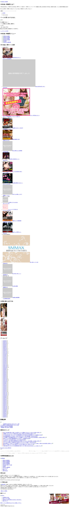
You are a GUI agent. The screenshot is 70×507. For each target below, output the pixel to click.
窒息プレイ (10, 453)
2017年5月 (5, 359)
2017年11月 (5, 352)
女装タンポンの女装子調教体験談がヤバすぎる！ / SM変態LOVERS (16, 438)
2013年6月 (5, 413)
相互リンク (5, 469)
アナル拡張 (25, 451)
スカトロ (39, 451)
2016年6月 (5, 371)
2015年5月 (5, 386)
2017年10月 (5, 353)
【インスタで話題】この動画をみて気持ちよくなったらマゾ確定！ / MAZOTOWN (19, 442)
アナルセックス (51, 450)
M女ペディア (5, 500)
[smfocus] (2, 495)
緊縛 (16, 453)
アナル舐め (26, 453)
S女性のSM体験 (7, 38)
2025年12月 (5, 343)
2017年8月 (5, 355)
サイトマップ (5, 468)
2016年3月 (5, 375)
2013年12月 (5, 406)
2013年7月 (5, 412)
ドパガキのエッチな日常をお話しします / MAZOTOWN (14, 439)
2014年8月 (5, 397)
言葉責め (40, 453)
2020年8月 (5, 346)
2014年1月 (5, 405)
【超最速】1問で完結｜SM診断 (6, 427)
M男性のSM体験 (7, 37)
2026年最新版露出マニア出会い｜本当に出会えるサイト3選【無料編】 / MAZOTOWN (20, 436)
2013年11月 (5, 407)
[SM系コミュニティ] (3, 335)
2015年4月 (5, 388)
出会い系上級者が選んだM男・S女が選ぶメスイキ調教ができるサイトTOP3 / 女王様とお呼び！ (21, 432)
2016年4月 (5, 374)
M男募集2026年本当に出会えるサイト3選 (11, 423)
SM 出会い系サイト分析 (7, 464)
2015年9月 (5, 382)
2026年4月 (5, 341)
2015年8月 (5, 383)
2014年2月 (5, 404)
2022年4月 (5, 345)
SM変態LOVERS (6, 497)
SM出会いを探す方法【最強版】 (6, 426)
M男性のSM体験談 (6, 461)
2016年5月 (5, 373)
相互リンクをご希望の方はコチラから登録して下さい (10, 502)
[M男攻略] (2, 458)
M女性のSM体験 (7, 39)
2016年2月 (5, 376)
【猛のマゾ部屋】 (3, 490)
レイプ (5, 450)
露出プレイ (31, 450)
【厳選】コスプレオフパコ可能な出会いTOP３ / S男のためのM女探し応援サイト (19, 433)
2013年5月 (5, 414)
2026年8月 (5, 340)
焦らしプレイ (30, 453)
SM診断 (4, 466)
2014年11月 (5, 393)
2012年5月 (5, 416)
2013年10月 (5, 408)
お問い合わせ (5, 470)
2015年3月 (5, 389)
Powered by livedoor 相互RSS (5, 447)
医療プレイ (59, 450)
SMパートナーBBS (6, 498)
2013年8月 (5, 411)
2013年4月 (5, 415)
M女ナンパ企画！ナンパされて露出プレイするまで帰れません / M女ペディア (18, 444)
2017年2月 (5, 362)
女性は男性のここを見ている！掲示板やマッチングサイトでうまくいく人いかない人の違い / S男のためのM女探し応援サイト (27, 443)
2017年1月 (5, 363)
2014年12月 (5, 392)
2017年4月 (5, 360)
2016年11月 (5, 366)
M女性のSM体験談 (6, 463)
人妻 (44, 453)
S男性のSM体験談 (6, 460)
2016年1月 (5, 377)
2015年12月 (5, 378)
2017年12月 (5, 351)
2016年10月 (5, 367)
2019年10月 (5, 348)
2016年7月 (5, 370)
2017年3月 (5, 361)
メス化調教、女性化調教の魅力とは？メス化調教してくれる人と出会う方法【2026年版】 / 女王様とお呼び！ (24, 437)
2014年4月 (5, 401)
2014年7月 (5, 398)
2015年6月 (5, 385)
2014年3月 (5, 403)
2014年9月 (5, 396)
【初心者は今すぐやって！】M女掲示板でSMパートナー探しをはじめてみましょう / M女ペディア (22, 445)
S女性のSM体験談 (6, 462)
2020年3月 (5, 347)
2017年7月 (5, 356)
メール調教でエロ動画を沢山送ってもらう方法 (9, 425)
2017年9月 (5, 354)
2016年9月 (5, 368)
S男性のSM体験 (7, 36)
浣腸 (23, 453)
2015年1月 (5, 391)
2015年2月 (5, 390)
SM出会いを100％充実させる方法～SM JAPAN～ (12, 499)
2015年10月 (5, 381)
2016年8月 (5, 369)
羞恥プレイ (20, 453)
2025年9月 (5, 344)
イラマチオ (6, 453)
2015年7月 (5, 384)
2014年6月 (5, 399)
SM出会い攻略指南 (7, 42)
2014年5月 (5, 400)
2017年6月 (5, 358)
